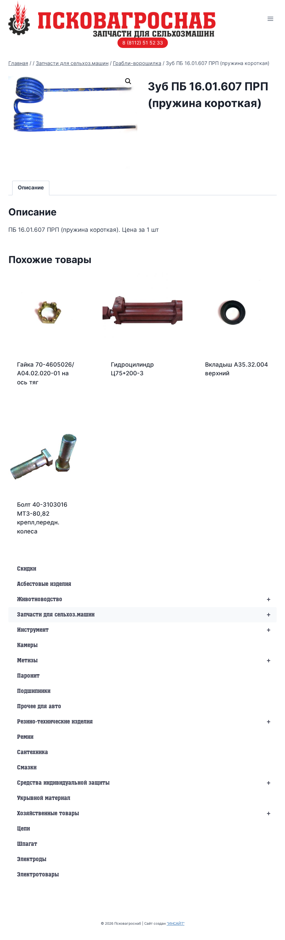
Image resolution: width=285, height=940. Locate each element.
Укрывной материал (43, 798)
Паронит (28, 676)
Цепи (23, 829)
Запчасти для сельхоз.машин (144, 614)
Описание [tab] (31, 187)
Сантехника (32, 752)
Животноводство (144, 599)
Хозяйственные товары (144, 813)
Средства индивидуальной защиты (144, 782)
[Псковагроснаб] (111, 19)
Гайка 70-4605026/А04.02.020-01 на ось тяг (45, 373)
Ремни (25, 737)
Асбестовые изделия (44, 584)
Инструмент (144, 630)
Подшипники (33, 691)
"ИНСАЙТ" (176, 923)
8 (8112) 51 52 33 (142, 43)
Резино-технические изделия (144, 721)
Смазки (26, 767)
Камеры (27, 645)
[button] (128, 81)
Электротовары (38, 874)
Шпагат (27, 844)
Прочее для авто (39, 706)
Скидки (26, 569)
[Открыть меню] (270, 18)
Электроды (31, 859)
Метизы (144, 660)
